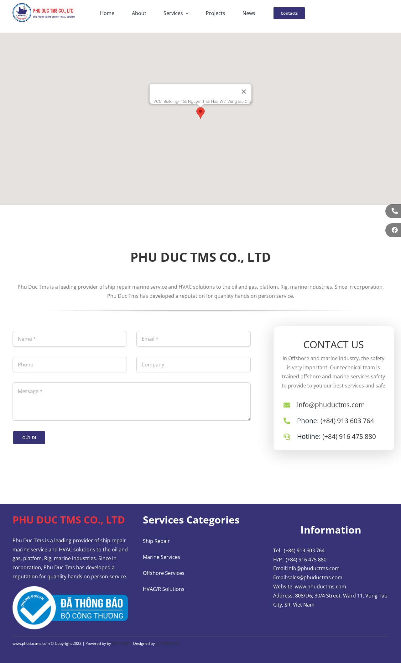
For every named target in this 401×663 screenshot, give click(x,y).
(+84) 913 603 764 (347, 420)
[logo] (44, 5)
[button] (200, 113)
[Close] (244, 91)
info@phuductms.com (331, 404)
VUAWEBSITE (167, 643)
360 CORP (120, 643)
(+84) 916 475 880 (349, 436)
